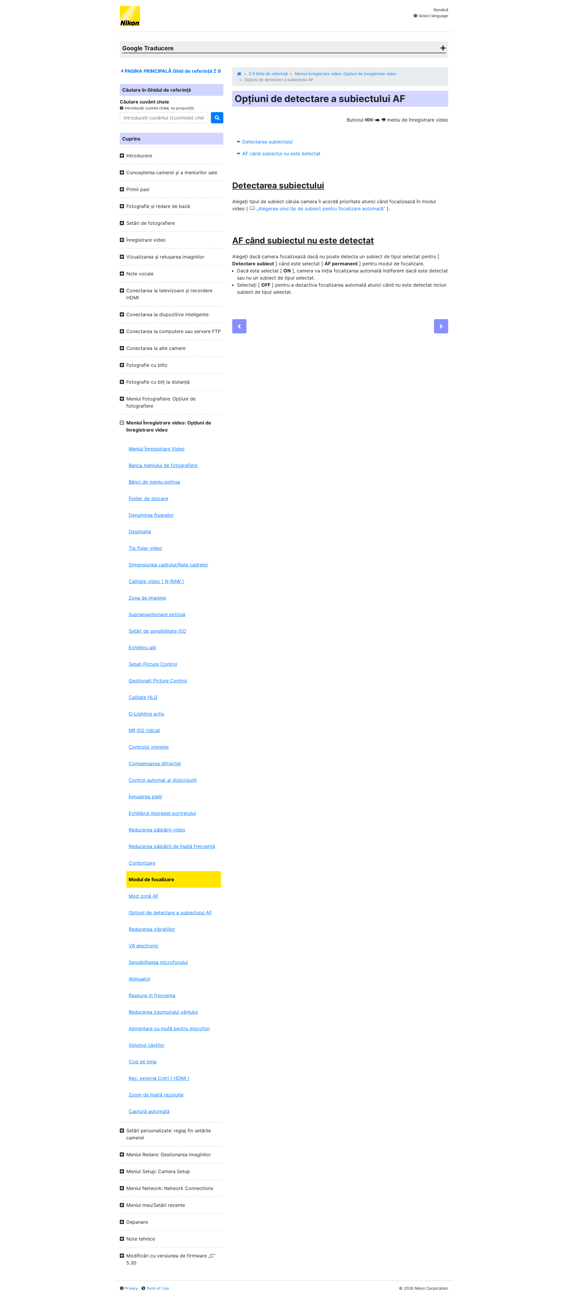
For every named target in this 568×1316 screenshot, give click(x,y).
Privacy (131, 1288)
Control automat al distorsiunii (163, 780)
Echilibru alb (142, 647)
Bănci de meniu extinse (154, 482)
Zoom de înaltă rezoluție (156, 1095)
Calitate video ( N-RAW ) (156, 581)
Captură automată (149, 1111)
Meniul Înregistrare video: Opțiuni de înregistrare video (345, 73)
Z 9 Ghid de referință (268, 73)
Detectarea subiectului (267, 142)
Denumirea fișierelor (151, 515)
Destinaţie (140, 532)
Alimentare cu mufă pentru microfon (169, 1028)
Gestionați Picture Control (158, 681)
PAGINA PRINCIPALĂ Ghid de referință (173, 71)
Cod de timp (143, 1062)
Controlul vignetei (149, 747)
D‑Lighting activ (146, 714)
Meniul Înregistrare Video (157, 449)
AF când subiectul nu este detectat (281, 153)
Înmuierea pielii (145, 797)
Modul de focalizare (151, 879)
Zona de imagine (147, 598)
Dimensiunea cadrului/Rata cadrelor (168, 565)
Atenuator (140, 979)
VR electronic (144, 946)
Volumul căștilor (146, 1045)
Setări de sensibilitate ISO (157, 631)
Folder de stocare (148, 498)
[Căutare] (217, 117)
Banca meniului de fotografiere (163, 465)
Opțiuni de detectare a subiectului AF (170, 912)
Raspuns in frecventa (152, 995)
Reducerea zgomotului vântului (163, 1012)
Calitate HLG (143, 697)
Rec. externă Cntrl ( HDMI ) (159, 1078)
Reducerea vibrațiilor (152, 929)
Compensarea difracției (155, 763)
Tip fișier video (145, 548)
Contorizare (142, 863)
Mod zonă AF (144, 896)
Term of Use (157, 1288)
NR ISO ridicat (144, 730)
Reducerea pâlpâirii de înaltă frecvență (172, 846)
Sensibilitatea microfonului (158, 962)
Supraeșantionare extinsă (157, 614)
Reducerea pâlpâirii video (157, 830)
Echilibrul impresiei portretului (162, 813)
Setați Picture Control (153, 664)
